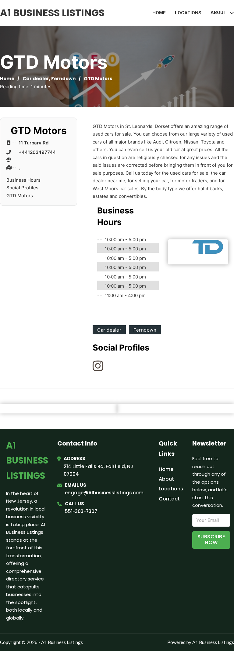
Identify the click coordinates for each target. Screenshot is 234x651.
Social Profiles (22, 188)
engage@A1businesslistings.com (104, 492)
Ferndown (63, 78)
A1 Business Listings (52, 13)
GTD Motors (19, 195)
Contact (169, 498)
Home (159, 13)
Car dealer (36, 78)
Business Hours (23, 180)
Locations (188, 13)
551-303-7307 (81, 511)
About (166, 478)
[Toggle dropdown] (231, 13)
